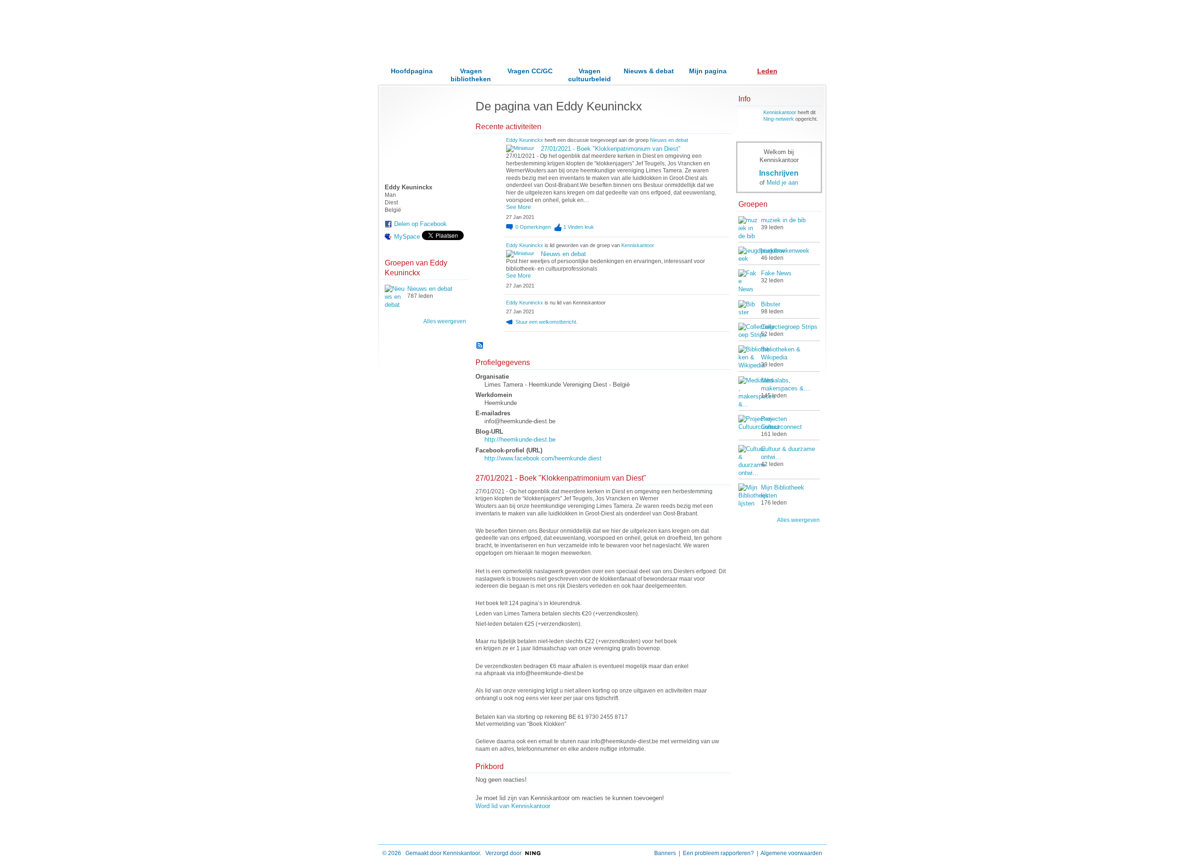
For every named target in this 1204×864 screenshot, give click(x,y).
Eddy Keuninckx (524, 140)
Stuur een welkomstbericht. (546, 322)
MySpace (407, 236)
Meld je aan (782, 182)
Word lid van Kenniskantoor (512, 806)
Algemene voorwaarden (791, 853)
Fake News (776, 273)
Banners (665, 853)
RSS (480, 346)
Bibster (770, 304)
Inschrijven (779, 173)
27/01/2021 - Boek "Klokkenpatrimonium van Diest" (611, 148)
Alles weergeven (444, 321)
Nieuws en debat (429, 288)
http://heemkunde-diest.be (519, 439)
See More (518, 207)
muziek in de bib (783, 220)
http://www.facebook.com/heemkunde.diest (543, 458)
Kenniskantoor (637, 245)
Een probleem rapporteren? (718, 853)
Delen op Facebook (420, 223)
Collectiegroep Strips (789, 326)
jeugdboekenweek (785, 250)
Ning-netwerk (778, 119)
